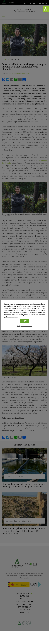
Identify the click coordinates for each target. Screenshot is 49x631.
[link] (46, 9)
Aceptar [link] (24, 321)
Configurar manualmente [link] (24, 326)
